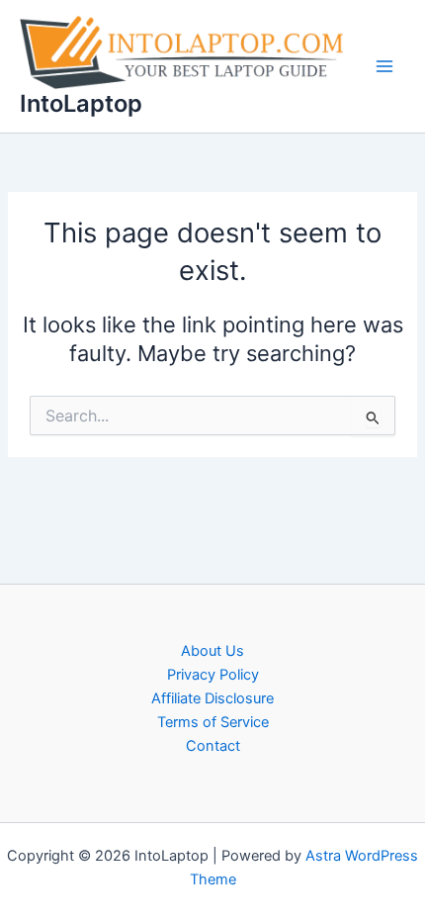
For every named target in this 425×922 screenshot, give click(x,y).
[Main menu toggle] (384, 66)
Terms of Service (213, 722)
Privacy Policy (213, 675)
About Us (212, 651)
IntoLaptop (81, 103)
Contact (213, 746)
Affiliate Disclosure (212, 698)
